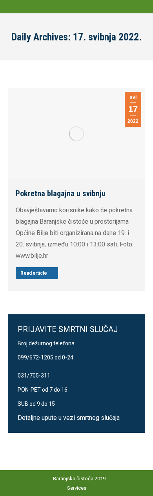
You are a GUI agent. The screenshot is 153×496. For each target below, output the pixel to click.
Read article (33, 273)
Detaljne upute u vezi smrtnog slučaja (69, 417)
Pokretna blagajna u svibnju (61, 193)
